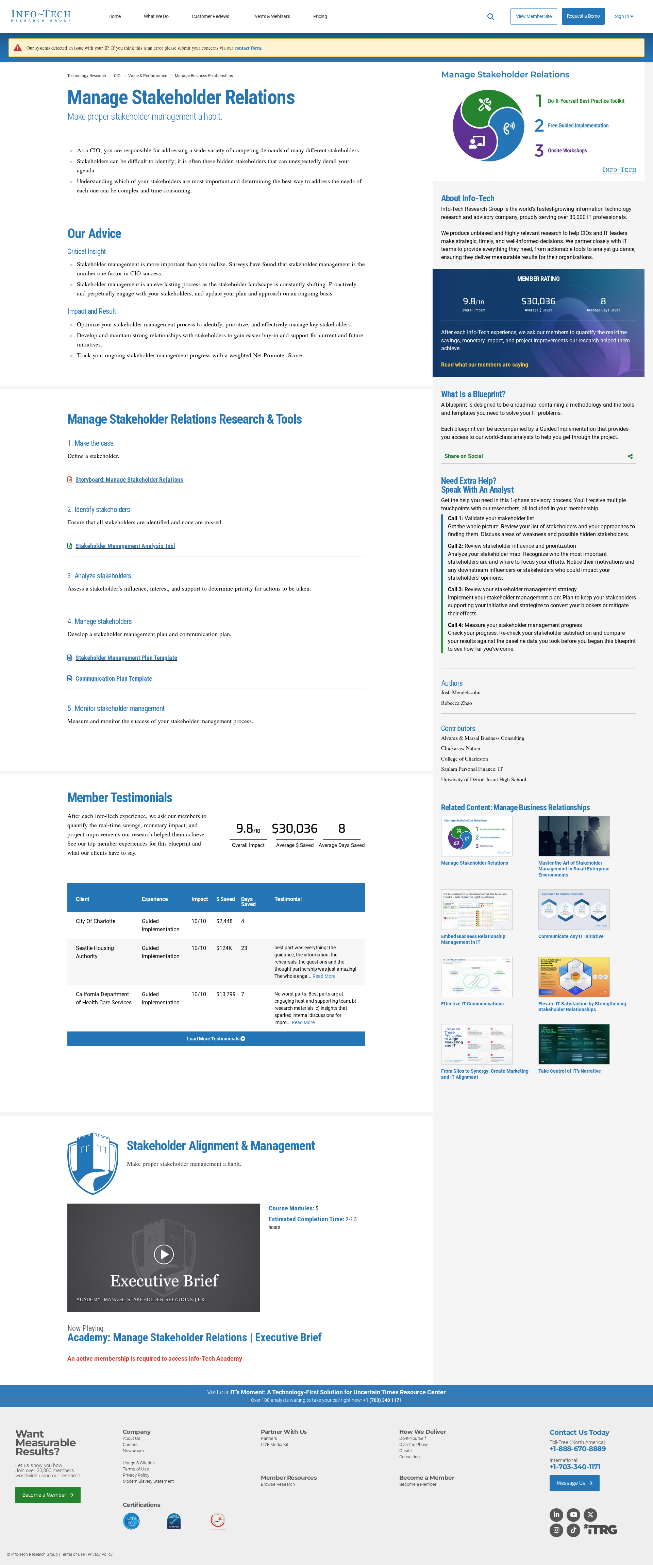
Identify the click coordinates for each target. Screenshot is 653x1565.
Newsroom (133, 1450)
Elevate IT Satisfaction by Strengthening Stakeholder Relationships (582, 1006)
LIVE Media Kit (274, 1444)
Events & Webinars (271, 16)
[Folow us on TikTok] (573, 1531)
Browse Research (278, 1484)
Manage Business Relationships (204, 75)
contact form (248, 47)
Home (114, 16)
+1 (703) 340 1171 (382, 1400)
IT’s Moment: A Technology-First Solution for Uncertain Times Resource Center (338, 1392)
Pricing (320, 16)
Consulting (409, 1456)
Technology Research (86, 75)
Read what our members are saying (484, 364)
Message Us (572, 1483)
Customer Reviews (210, 16)
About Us (131, 1438)
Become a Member (45, 1495)
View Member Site (534, 16)
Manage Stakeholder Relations (474, 863)
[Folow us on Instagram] (556, 1531)
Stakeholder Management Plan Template (126, 657)
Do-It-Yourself (412, 1438)
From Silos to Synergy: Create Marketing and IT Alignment (485, 1073)
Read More (324, 976)
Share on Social (464, 456)
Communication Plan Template (114, 678)
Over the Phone (414, 1444)
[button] (163, 1258)
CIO (117, 75)
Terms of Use (136, 1469)
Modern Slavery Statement (148, 1481)
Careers (130, 1444)
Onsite (405, 1450)
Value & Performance (147, 75)
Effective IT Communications (472, 1003)
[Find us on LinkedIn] (556, 1515)
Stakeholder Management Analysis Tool (125, 545)
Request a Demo (583, 16)
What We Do (156, 16)
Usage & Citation (139, 1462)
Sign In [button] (622, 16)
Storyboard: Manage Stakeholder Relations (129, 479)
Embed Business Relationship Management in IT (473, 939)
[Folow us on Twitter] (591, 1515)
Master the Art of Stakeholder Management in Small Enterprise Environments (573, 868)
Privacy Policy (136, 1475)
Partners (269, 1438)
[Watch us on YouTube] (573, 1515)
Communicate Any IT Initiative (571, 936)
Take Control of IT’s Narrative (569, 1071)
